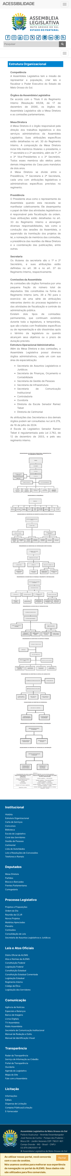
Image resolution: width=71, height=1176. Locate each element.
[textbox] (31, 44)
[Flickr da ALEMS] (45, 36)
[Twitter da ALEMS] (32, 36)
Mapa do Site (11, 1074)
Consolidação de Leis (15, 934)
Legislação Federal (14, 966)
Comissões (10, 930)
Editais (8, 1100)
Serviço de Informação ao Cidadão (21, 1059)
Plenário (9, 926)
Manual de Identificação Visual (20, 1038)
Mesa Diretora (12, 874)
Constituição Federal (15, 962)
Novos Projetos (12, 918)
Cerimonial (10, 845)
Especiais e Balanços (15, 1011)
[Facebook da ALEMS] (8, 36)
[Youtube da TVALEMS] (20, 36)
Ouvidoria (9, 1067)
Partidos (9, 878)
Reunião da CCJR (13, 914)
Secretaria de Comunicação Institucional (24, 1030)
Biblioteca (10, 829)
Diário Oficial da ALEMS (16, 955)
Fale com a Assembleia (16, 1078)
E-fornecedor (11, 1111)
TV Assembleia (12, 1022)
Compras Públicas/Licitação (18, 1107)
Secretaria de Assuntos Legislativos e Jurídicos (27, 937)
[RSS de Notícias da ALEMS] (63, 36)
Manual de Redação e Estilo (18, 1034)
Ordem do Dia (11, 910)
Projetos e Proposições (16, 907)
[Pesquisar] (62, 44)
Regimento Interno (14, 982)
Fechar (62, 1157)
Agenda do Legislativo (16, 1070)
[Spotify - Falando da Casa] (57, 36)
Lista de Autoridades (15, 849)
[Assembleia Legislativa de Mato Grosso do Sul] (35, 21)
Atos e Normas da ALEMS (17, 959)
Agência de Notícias (14, 1007)
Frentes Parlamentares (16, 885)
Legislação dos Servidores (18, 989)
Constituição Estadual (15, 970)
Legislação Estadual (14, 978)
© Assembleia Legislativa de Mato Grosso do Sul (44, 1151)
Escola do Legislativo (15, 833)
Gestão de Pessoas (14, 841)
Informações (11, 1096)
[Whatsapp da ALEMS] (26, 36)
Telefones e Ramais (14, 856)
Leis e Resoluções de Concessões (21, 853)
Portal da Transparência (16, 1063)
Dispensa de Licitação (16, 1103)
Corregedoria (11, 889)
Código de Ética (12, 986)
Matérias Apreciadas (15, 922)
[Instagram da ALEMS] (14, 36)
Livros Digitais (12, 1019)
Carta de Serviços (13, 822)
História (9, 814)
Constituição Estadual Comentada (21, 974)
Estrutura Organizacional (17, 818)
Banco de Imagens (14, 1015)
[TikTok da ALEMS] (38, 36)
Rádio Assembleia (13, 1026)
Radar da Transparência (16, 1055)
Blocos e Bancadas (14, 881)
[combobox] (31, 44)
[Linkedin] (51, 36)
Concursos (10, 826)
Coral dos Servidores (15, 837)
